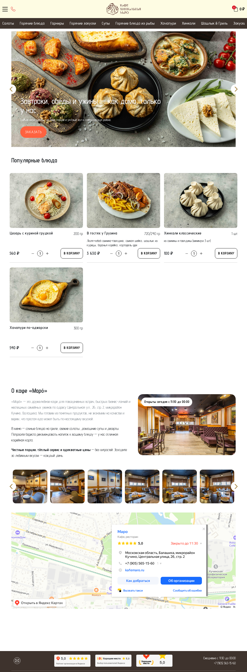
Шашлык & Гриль (214, 23)
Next (235, 89)
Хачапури (168, 23)
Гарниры (57, 23)
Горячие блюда (32, 23)
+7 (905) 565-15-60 (225, 663)
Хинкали (188, 23)
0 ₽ (242, 9)
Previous (11, 89)
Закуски (239, 23)
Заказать (33, 132)
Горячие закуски (83, 23)
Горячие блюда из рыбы (135, 23)
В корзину (72, 253)
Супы (106, 23)
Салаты (8, 23)
